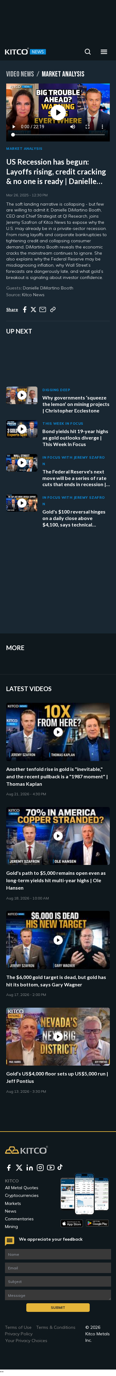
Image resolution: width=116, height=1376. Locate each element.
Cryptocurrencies (22, 1195)
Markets (13, 1203)
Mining (11, 1226)
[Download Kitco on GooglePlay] (97, 1223)
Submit (58, 1307)
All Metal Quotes (21, 1187)
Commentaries (19, 1219)
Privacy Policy (18, 1334)
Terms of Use (18, 1327)
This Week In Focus (63, 423)
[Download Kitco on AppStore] (72, 1223)
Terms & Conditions (55, 1327)
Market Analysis (24, 148)
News (10, 1211)
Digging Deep (56, 390)
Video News (20, 74)
